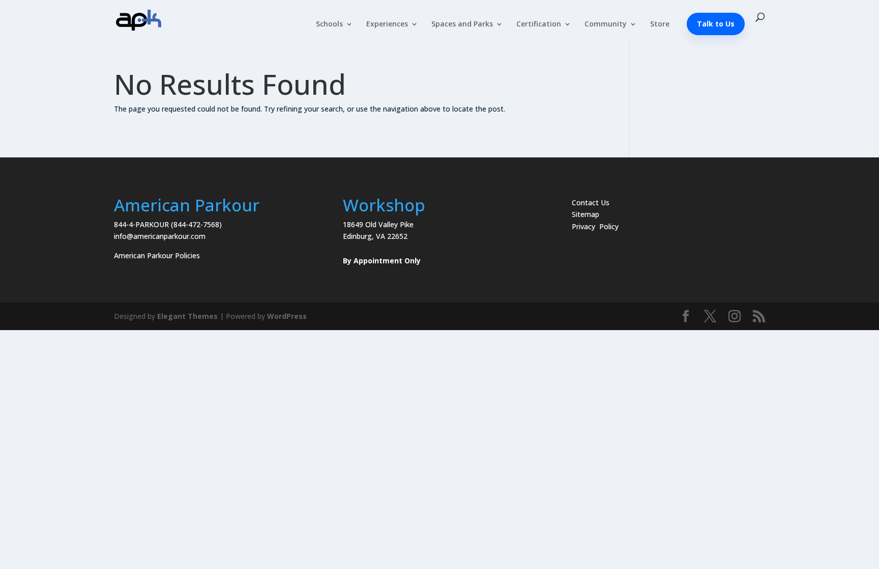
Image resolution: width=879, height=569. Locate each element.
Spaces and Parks (462, 24)
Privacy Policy (595, 226)
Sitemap (585, 214)
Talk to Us (716, 24)
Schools (329, 24)
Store (659, 24)
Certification (538, 24)
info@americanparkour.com (160, 236)
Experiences (387, 24)
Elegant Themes (187, 316)
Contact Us (590, 202)
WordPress (287, 316)
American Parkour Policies (157, 255)
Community (605, 24)
